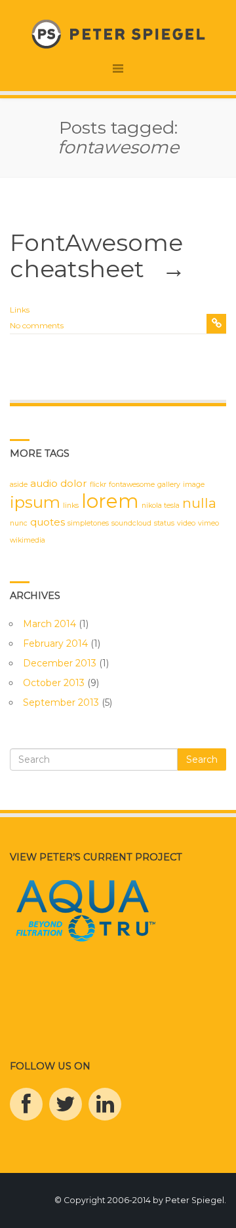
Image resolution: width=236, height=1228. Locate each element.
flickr (98, 484)
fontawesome (132, 484)
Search (202, 759)
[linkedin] (104, 1104)
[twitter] (65, 1104)
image (194, 484)
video (186, 523)
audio (44, 483)
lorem (110, 500)
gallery (168, 484)
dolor (73, 483)
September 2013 (61, 702)
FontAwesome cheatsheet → (98, 255)
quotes (47, 522)
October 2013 (54, 683)
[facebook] (26, 1104)
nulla (199, 503)
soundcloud (131, 523)
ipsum (35, 502)
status (164, 523)
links (71, 505)
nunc (19, 523)
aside (19, 484)
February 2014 (55, 643)
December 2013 (59, 663)
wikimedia (27, 540)
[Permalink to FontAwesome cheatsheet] (216, 324)
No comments (37, 325)
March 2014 (49, 624)
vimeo (208, 523)
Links (20, 310)
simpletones (88, 523)
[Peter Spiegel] (118, 33)
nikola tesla (161, 505)
